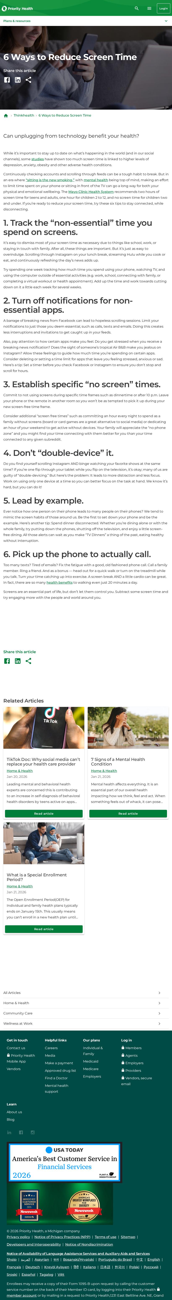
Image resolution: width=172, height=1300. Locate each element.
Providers (133, 1071)
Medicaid (90, 1061)
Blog (10, 1120)
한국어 (120, 1267)
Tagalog (46, 1275)
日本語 (105, 1267)
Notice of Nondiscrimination (89, 1244)
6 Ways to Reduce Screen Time (65, 115)
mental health (96, 180)
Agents (131, 1056)
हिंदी (76, 1267)
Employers (92, 1076)
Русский (151, 1267)
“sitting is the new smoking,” (50, 180)
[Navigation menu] (149, 8)
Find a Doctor (56, 1078)
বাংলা (56, 1260)
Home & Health (20, 771)
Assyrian (42, 1260)
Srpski (12, 1275)
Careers (51, 1048)
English (153, 1260)
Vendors (14, 1069)
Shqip (12, 1260)
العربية (25, 1260)
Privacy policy (18, 1237)
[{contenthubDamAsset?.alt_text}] (9, 1132)
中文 (139, 1260)
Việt (61, 1275)
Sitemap (128, 1237)
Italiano (89, 1267)
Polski (134, 1267)
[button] (86, 21)
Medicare (91, 1069)
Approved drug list (60, 1071)
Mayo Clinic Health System (91, 192)
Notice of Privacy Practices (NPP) (62, 1237)
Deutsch (32, 1267)
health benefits (60, 583)
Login (163, 8)
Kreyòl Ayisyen (56, 1267)
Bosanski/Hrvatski (78, 1260)
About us (14, 1112)
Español (28, 1275)
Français (14, 1267)
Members (133, 1048)
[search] (137, 8)
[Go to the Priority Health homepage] (17, 8)
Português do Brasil (115, 1260)
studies (37, 159)
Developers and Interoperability (34, 1244)
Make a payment (59, 1063)
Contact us (16, 1048)
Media (50, 1056)
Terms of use (105, 1237)
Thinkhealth (24, 115)
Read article (43, 813)
